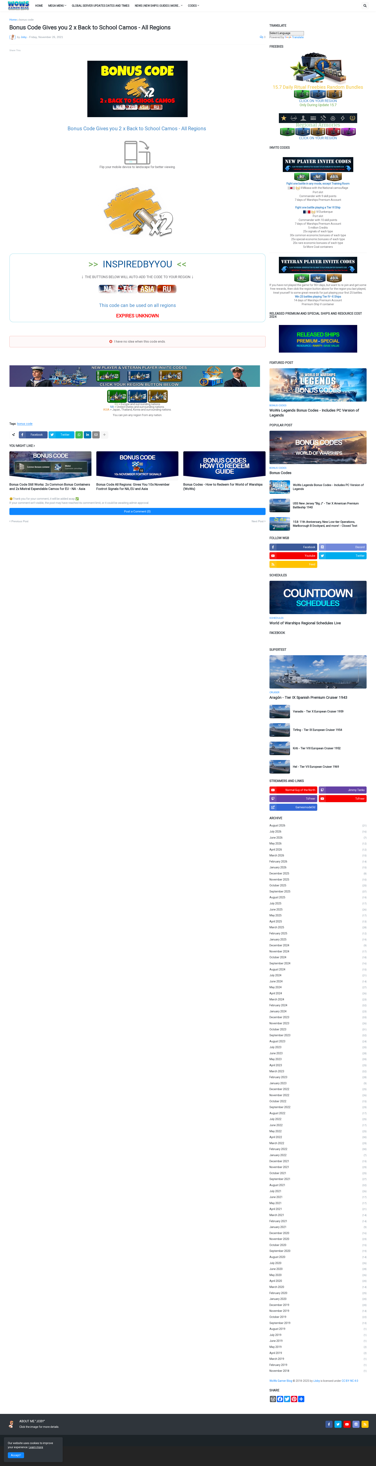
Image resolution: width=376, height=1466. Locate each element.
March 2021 (318, 1215)
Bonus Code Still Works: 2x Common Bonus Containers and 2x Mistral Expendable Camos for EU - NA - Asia (49, 486)
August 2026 (318, 825)
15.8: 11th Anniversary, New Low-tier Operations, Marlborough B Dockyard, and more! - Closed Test (325, 524)
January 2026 (318, 867)
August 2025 (318, 897)
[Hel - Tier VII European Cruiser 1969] (279, 767)
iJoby (317, 1380)
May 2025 (318, 915)
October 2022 (318, 1101)
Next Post (258, 521)
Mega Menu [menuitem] (56, 5)
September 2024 (318, 963)
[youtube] (347, 1424)
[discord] (356, 1424)
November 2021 (318, 1167)
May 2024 (318, 987)
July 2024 (318, 975)
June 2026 (318, 837)
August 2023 (318, 1041)
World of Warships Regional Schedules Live (305, 623)
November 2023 (318, 1023)
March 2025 (318, 927)
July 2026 (318, 831)
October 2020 (318, 1245)
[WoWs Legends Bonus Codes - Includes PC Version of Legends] (318, 385)
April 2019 (318, 1353)
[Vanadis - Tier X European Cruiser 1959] (279, 711)
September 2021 (318, 1179)
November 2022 (318, 1095)
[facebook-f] (329, 1424)
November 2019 (318, 1310)
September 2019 (318, 1323)
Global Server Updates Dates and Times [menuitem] (100, 5)
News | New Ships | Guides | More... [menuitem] (157, 5)
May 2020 (318, 1275)
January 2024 (318, 1011)
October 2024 (318, 957)
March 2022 (318, 1143)
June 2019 (318, 1340)
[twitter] (338, 1424)
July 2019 (318, 1335)
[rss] (365, 1424)
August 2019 (318, 1328)
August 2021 (318, 1185)
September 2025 (318, 891)
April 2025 (318, 921)
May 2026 (318, 843)
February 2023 (318, 1077)
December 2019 (318, 1305)
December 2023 (318, 1017)
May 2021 (318, 1203)
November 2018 (318, 1370)
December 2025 (318, 873)
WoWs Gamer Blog (281, 1380)
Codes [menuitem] (192, 5)
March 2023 (318, 1071)
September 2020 (318, 1250)
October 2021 (318, 1173)
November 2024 (318, 951)
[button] (365, 5)
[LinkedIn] (87, 434)
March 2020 (318, 1287)
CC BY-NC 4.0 (350, 1380)
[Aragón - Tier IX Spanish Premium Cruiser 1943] (318, 672)
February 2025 (318, 933)
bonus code (26, 19)
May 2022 (318, 1131)
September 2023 (318, 1035)
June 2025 (318, 909)
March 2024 (318, 999)
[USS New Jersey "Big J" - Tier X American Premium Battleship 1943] (279, 505)
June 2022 (318, 1125)
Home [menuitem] (39, 5)
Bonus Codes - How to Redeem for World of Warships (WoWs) (223, 486)
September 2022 (318, 1107)
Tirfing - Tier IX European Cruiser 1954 (317, 730)
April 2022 (318, 1137)
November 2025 (318, 879)
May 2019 (318, 1346)
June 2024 (318, 981)
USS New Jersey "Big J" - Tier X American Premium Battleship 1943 (326, 505)
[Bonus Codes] (318, 447)
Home (13, 19)
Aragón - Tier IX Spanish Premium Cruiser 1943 (308, 697)
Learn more (36, 1447)
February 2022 (318, 1149)
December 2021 (318, 1161)
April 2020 (318, 1280)
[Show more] (104, 434)
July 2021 (318, 1191)
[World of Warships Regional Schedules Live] (318, 597)
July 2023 (318, 1047)
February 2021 (318, 1221)
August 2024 (318, 969)
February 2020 (318, 1293)
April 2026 (318, 849)
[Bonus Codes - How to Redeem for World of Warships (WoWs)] (224, 465)
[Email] (96, 434)
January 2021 (318, 1227)
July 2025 (318, 903)
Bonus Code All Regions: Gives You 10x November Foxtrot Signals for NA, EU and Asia (133, 486)
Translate (298, 37)
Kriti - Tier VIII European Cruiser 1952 (317, 748)
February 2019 (318, 1364)
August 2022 (318, 1113)
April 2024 (318, 993)
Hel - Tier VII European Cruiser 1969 (316, 766)
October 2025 (318, 885)
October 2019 (318, 1316)
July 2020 (318, 1263)
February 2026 (318, 861)
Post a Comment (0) (137, 511)
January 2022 (318, 1155)
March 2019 (318, 1358)
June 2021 (318, 1197)
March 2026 (318, 855)
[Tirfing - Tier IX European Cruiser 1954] (279, 730)
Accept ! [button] (16, 1455)
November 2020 (318, 1239)
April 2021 (318, 1209)
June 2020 (318, 1269)
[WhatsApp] (79, 434)
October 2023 (318, 1029)
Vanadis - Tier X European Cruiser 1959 (318, 711)
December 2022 (318, 1089)
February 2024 (318, 1005)
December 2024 (318, 945)
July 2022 (318, 1119)
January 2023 (318, 1083)
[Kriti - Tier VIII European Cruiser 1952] (279, 748)
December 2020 (318, 1233)
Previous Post (19, 521)
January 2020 (318, 1298)
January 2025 (318, 939)
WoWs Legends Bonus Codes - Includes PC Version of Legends (314, 412)
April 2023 (318, 1065)
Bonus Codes (280, 473)
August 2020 (318, 1257)
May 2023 (318, 1059)
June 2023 (318, 1053)
